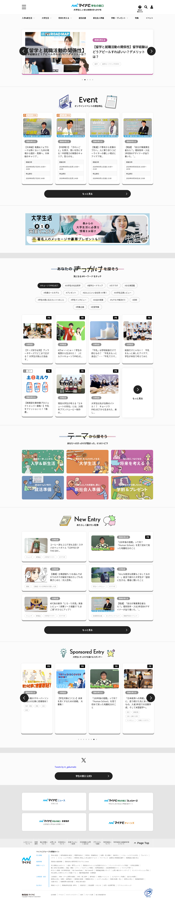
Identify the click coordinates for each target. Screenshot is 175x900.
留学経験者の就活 (66, 855)
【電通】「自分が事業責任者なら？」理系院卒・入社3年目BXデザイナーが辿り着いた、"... (133, 606)
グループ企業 (89, 894)
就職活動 (76, 712)
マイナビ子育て (126, 868)
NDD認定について (107, 843)
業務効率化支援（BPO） (70, 885)
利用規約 (36, 843)
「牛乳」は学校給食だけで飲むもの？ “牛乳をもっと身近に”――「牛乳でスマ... (104, 353)
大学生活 (45, 18)
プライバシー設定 (97, 843)
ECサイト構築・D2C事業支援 (60, 870)
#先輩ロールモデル (51, 293)
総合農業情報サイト (112, 868)
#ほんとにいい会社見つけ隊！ (95, 293)
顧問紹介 (69, 879)
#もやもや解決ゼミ (118, 300)
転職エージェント (103, 876)
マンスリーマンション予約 (140, 870)
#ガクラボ (114, 285)
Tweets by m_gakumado (65, 767)
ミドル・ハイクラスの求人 (129, 855)
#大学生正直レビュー (122, 293)
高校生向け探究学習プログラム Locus (77, 861)
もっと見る (87, 194)
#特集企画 (80, 307)
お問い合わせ (53, 843)
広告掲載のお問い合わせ (85, 843)
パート (53, 858)
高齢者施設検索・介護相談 (87, 873)
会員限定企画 (97, 616)
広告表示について (62, 843)
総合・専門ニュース (74, 865)
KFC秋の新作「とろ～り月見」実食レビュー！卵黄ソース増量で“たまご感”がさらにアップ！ (66, 606)
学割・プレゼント (118, 18)
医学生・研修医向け (91, 855)
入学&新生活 (27, 18)
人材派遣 (54, 876)
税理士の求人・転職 (57, 879)
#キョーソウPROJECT (49, 285)
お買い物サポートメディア (120, 870)
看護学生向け (78, 855)
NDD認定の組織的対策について (121, 843)
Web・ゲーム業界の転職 (67, 876)
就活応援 (82, 18)
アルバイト (144, 855)
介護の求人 (54, 881)
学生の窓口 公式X (84, 776)
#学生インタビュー (78, 300)
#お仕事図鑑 (130, 285)
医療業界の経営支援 (67, 881)
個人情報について (44, 843)
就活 (69, 712)
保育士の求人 (128, 879)
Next (151, 51)
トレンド (29, 557)
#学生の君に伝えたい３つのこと (51, 300)
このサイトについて (27, 843)
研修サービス (55, 885)
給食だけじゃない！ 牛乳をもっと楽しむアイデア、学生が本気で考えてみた (137, 353)
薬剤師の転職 (78, 879)
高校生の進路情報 (56, 861)
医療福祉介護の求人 (132, 858)
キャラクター (99, 64)
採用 (81, 894)
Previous (23, 51)
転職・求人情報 (106, 855)
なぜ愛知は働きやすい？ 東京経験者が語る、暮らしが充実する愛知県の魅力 (112, 701)
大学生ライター (49, 557)
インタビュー (71, 720)
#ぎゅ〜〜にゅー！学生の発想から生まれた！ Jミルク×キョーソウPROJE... (70, 353)
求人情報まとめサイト (58, 865)
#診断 (134, 300)
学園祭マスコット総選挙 (126, 64)
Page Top (143, 843)
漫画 (27, 586)
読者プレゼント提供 (72, 843)
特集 (137, 18)
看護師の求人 (89, 879)
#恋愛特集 (95, 307)
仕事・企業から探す (73, 716)
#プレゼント (71, 293)
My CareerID (89, 870)
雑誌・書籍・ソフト (72, 868)
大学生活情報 (134, 865)
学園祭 (110, 64)
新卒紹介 (92, 876)
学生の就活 (54, 855)
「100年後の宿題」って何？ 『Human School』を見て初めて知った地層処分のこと (133, 545)
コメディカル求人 (102, 879)
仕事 (152, 716)
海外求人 (116, 855)
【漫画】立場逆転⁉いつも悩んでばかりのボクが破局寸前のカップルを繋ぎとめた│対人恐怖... (66, 577)
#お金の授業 (98, 300)
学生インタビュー (99, 586)
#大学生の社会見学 (72, 285)
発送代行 (83, 885)
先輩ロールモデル (84, 720)
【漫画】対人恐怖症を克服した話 (44, 586)
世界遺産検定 (99, 868)
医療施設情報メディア (103, 870)
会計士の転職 (131, 876)
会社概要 (53, 894)
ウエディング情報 (87, 868)
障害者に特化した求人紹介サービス (85, 858)
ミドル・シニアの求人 (65, 858)
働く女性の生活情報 (57, 868)
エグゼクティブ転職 (118, 876)
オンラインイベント (113, 616)
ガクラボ (62, 557)
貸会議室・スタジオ (94, 885)
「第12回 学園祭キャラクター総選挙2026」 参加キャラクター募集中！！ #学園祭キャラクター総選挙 (120, 51)
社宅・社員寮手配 (109, 885)
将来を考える (63, 18)
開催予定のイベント (130, 616)
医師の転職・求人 (116, 879)
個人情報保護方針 (101, 894)
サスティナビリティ (72, 894)
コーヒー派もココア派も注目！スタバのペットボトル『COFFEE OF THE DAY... (66, 548)
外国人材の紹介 (81, 881)
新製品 (38, 557)
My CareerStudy (77, 870)
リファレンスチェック (124, 885)
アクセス (61, 894)
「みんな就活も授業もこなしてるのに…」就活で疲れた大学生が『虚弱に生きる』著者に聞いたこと (133, 577)
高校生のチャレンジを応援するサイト (95, 865)
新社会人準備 (98, 18)
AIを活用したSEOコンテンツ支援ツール (63, 873)
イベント (149, 18)
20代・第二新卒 (82, 876)
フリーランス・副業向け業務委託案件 (111, 858)
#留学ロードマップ (95, 285)
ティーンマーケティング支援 (118, 865)
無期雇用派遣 (139, 879)
